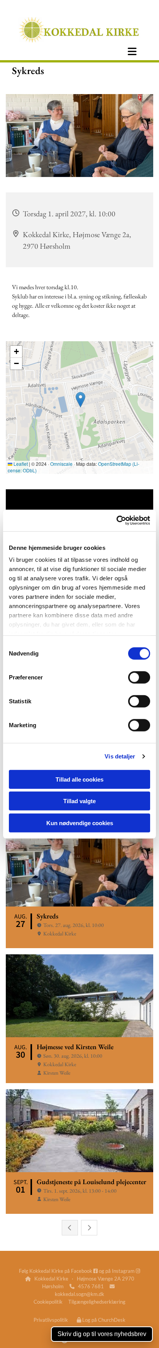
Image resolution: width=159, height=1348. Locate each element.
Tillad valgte (79, 801)
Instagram (126, 1271)
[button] (132, 51)
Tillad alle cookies (79, 779)
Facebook (84, 1271)
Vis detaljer (120, 756)
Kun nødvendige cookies (79, 822)
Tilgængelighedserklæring (96, 1302)
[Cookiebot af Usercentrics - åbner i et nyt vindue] (116, 521)
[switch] (139, 677)
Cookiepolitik (48, 1302)
